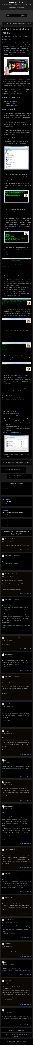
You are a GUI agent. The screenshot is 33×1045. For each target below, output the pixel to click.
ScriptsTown (22, 1043)
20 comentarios (25, 36)
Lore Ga (7, 703)
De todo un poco (7, 39)
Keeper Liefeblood (9, 849)
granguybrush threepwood (11, 555)
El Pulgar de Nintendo (16, 2)
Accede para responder (25, 549)
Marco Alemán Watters (10, 539)
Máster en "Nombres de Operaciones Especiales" (12, 512)
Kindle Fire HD (19, 462)
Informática (11, 462)
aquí (18, 413)
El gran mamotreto (6, 501)
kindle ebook (8, 919)
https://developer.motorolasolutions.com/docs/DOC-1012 (16, 970)
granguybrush (16, 36)
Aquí (14, 103)
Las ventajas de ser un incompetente (10, 490)
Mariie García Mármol (10, 574)
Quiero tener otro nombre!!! (8, 523)
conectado (18, 1034)
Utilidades (27, 462)
